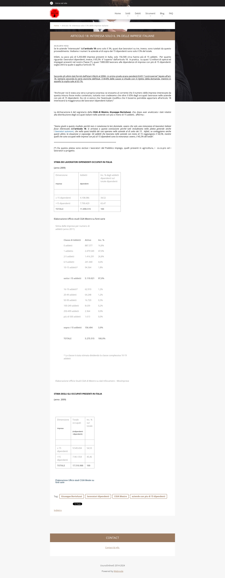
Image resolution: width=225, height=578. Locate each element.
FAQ (171, 13)
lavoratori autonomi (64, 131)
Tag (56, 496)
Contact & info (112, 547)
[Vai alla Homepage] (54, 15)
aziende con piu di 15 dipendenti (148, 496)
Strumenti (150, 13)
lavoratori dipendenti (98, 496)
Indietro (58, 510)
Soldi (127, 13)
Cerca (51, 3)
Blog (162, 13)
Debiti (138, 13)
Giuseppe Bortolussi (71, 496)
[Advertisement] (97, 524)
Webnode (118, 571)
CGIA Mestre (120, 496)
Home (118, 13)
